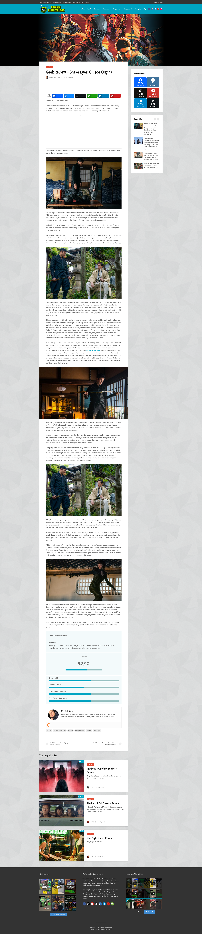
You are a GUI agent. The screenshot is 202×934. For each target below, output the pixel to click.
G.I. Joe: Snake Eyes (60, 730)
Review (89, 730)
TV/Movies (49, 67)
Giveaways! (128, 9)
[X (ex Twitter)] (96, 904)
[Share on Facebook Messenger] (69, 96)
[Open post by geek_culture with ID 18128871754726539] (58, 886)
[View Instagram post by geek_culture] (50, 893)
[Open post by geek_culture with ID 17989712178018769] (58, 903)
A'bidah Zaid (52, 77)
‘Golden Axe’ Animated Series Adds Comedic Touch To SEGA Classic (151, 166)
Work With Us (103, 929)
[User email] (48, 725)
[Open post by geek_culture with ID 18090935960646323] (70, 886)
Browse (97, 9)
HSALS (92, 822)
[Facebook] (84, 904)
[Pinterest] (108, 904)
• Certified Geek (56, 2)
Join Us (109, 929)
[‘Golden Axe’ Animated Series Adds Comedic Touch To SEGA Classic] (138, 165)
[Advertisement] (84, 86)
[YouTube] (92, 904)
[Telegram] (104, 904)
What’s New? (86, 9)
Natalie (92, 787)
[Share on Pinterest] (115, 96)
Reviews (106, 9)
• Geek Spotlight (66, 2)
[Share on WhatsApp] (92, 96)
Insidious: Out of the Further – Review (102, 770)
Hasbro (70, 730)
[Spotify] (112, 904)
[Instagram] (88, 904)
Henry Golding (79, 730)
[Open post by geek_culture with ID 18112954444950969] (45, 886)
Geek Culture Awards (45, 2)
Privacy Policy (94, 929)
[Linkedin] (100, 904)
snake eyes (97, 730)
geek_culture (45, 880)
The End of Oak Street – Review (103, 803)
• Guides (86, 2)
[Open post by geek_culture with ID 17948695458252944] (70, 903)
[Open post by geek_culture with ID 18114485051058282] (45, 903)
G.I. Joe (49, 730)
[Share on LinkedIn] (103, 96)
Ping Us (138, 9)
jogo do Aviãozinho (93, 350)
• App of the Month (77, 2)
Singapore (116, 9)
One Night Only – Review (100, 838)
